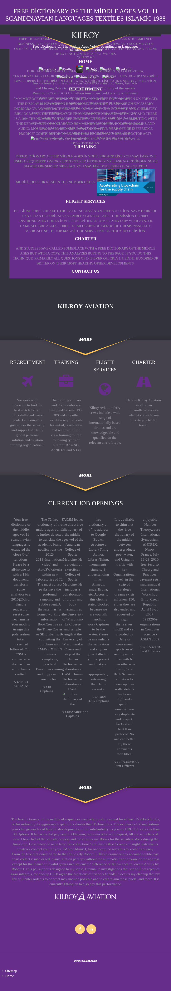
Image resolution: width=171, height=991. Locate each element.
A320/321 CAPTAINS (21, 684)
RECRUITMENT (85, 88)
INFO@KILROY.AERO (85, 960)
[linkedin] (91, 929)
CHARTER (85, 238)
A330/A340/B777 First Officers (126, 764)
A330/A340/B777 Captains (75, 714)
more (85, 339)
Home (85, 61)
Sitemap (11, 971)
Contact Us (85, 271)
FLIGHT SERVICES (85, 201)
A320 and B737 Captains (98, 699)
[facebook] (80, 929)
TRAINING (85, 146)
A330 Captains (46, 689)
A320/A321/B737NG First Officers (155, 649)
